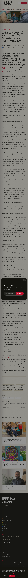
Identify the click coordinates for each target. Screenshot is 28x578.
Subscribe (19, 293)
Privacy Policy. (14, 573)
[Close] (24, 280)
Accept (12, 575)
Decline (5, 575)
